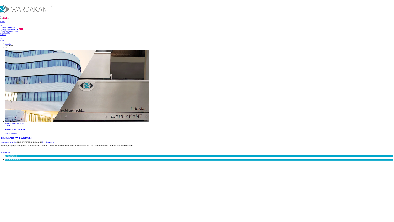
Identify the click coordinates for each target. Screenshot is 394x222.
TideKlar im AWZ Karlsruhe (14, 123)
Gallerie (7, 125)
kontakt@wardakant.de (12, 159)
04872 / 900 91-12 (11, 156)
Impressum (196, 149)
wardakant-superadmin (8, 142)
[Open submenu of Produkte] (8, 18)
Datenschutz (206, 149)
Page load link (5, 152)
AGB (212, 149)
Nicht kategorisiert (11, 133)
